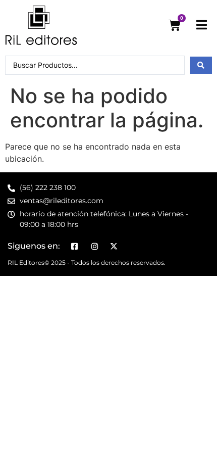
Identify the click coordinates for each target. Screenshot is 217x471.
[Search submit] (201, 65)
